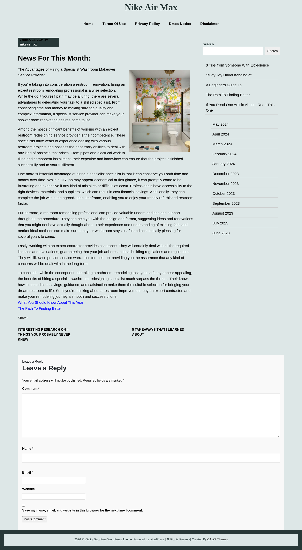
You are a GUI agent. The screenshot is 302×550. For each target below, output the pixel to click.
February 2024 (224, 154)
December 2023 (225, 174)
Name (27, 448)
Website (28, 489)
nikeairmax (28, 44)
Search (208, 44)
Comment (30, 388)
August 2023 (222, 213)
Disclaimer (209, 24)
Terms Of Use (114, 24)
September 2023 (226, 203)
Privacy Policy (147, 24)
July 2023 (220, 223)
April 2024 (220, 134)
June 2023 (221, 233)
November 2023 (225, 184)
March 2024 (222, 144)
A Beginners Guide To (224, 85)
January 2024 (223, 164)
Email (27, 472)
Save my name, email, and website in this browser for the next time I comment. (82, 510)
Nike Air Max (151, 7)
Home (88, 24)
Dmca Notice (180, 24)
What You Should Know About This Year (50, 302)
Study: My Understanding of (228, 75)
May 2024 (220, 124)
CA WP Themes (217, 539)
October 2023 (223, 194)
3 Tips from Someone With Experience (237, 65)
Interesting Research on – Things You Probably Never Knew (44, 334)
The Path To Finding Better (40, 308)
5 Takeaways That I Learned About (158, 332)
